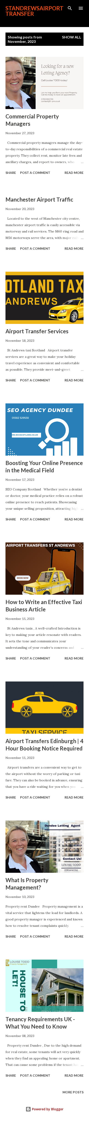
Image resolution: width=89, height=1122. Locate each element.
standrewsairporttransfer (34, 11)
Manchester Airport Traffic (39, 199)
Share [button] (10, 173)
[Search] (70, 8)
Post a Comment (35, 173)
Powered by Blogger (47, 1109)
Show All (71, 37)
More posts (73, 1092)
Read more (74, 173)
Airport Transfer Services (36, 331)
